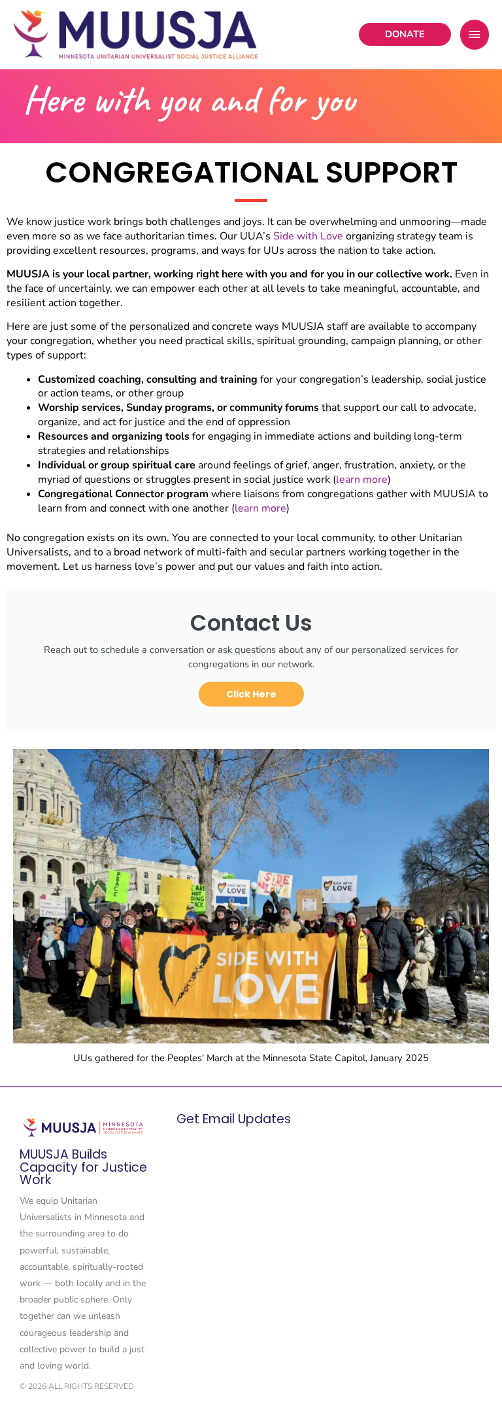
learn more (362, 479)
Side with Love (308, 236)
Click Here (251, 694)
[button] (405, 34)
